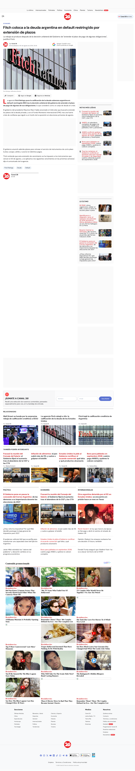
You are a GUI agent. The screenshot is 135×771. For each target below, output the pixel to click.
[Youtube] (50, 755)
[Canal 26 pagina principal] (67, 19)
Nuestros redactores (109, 729)
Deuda (19, 168)
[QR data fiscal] (93, 757)
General (35, 719)
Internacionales (85, 490)
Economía (6, 23)
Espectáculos (18, 719)
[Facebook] (41, 755)
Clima (16, 716)
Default (27, 168)
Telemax (87, 721)
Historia (53, 719)
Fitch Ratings (8, 168)
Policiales (17, 724)
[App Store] (74, 755)
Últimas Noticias (19, 713)
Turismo (53, 727)
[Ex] (47, 755)
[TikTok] (57, 755)
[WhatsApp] (60, 755)
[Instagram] (44, 755)
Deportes (35, 716)
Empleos (105, 732)
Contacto (106, 716)
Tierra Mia (88, 719)
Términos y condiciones (110, 719)
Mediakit (107, 724)
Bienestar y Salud (38, 713)
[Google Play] (85, 755)
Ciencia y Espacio (56, 713)
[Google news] (67, 755)
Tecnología (17, 727)
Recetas (53, 724)
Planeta (53, 721)
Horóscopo (17, 721)
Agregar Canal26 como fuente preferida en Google (65, 44)
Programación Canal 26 (110, 727)
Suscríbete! (105, 399)
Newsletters (108, 735)
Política (7, 490)
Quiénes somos (107, 713)
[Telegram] (63, 755)
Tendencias (36, 727)
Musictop (88, 724)
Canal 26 (14, 43)
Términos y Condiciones (63, 762)
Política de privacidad (109, 721)
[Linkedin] (54, 755)
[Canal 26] (67, 745)
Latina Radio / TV (90, 716)
